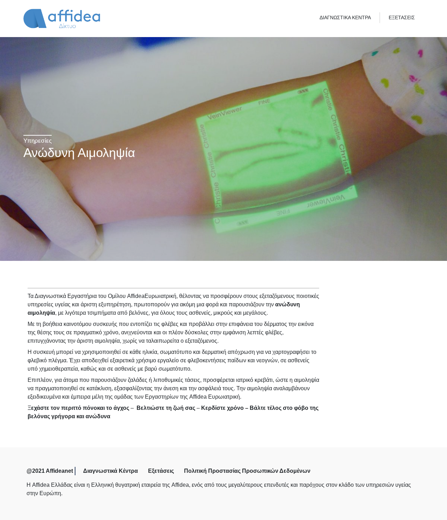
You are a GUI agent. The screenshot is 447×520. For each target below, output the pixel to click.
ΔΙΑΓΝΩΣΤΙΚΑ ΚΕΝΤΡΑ (345, 17)
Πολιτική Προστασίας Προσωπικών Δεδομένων (247, 471)
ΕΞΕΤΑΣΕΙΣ (402, 17)
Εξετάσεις (161, 471)
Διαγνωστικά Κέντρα (110, 471)
